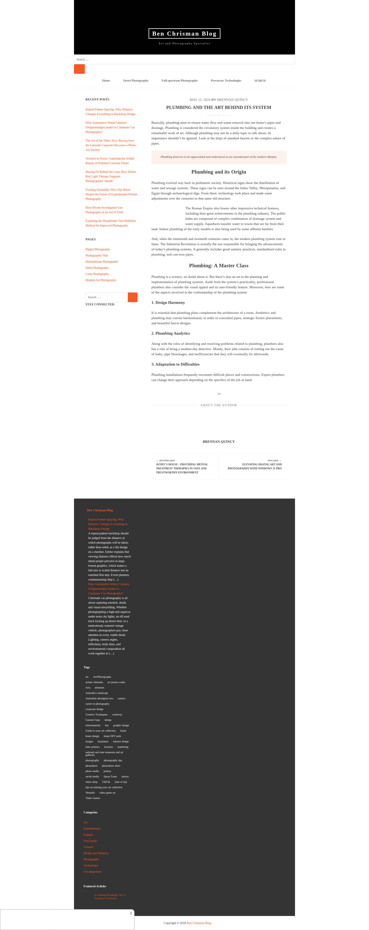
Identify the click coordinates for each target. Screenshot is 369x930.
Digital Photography (98, 249)
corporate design (94, 709)
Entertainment (92, 828)
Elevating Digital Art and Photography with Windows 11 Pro (255, 464)
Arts (88, 687)
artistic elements (94, 682)
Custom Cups (93, 720)
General (88, 847)
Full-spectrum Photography (180, 80)
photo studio (92, 771)
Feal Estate (90, 840)
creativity (117, 714)
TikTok (106, 781)
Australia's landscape (97, 693)
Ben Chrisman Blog (184, 33)
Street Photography (136, 80)
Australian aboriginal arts (99, 698)
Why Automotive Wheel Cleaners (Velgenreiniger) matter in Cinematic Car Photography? (110, 127)
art (87, 676)
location (108, 746)
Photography (91, 859)
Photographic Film (97, 255)
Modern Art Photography (101, 280)
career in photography (97, 703)
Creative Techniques (96, 714)
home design (92, 736)
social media (92, 776)
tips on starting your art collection (104, 787)
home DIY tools (112, 736)
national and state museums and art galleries (104, 753)
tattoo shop (91, 781)
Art (219, 393)
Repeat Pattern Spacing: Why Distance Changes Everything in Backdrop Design (107, 524)
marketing (122, 746)
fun (107, 725)
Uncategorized (92, 871)
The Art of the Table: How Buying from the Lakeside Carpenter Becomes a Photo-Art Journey (111, 145)
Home (106, 80)
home (123, 730)
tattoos (125, 776)
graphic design (121, 725)
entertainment (93, 725)
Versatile (90, 792)
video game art (107, 792)
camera (121, 698)
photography (92, 760)
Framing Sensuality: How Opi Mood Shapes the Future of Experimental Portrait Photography (111, 194)
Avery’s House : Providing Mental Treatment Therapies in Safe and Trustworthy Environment (182, 466)
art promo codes (116, 682)
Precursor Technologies (226, 80)
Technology (91, 865)
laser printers (93, 746)
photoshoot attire (111, 765)
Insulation (103, 741)
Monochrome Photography (102, 261)
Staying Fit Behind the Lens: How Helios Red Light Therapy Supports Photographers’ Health (111, 176)
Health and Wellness (96, 853)
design (108, 720)
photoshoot (91, 765)
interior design (121, 741)
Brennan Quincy (232, 100)
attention (99, 687)
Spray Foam (110, 776)
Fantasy (88, 834)
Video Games (93, 798)
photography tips (113, 760)
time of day (121, 781)
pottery (107, 771)
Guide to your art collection (101, 730)
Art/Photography (102, 676)
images (89, 741)
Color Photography (97, 274)
